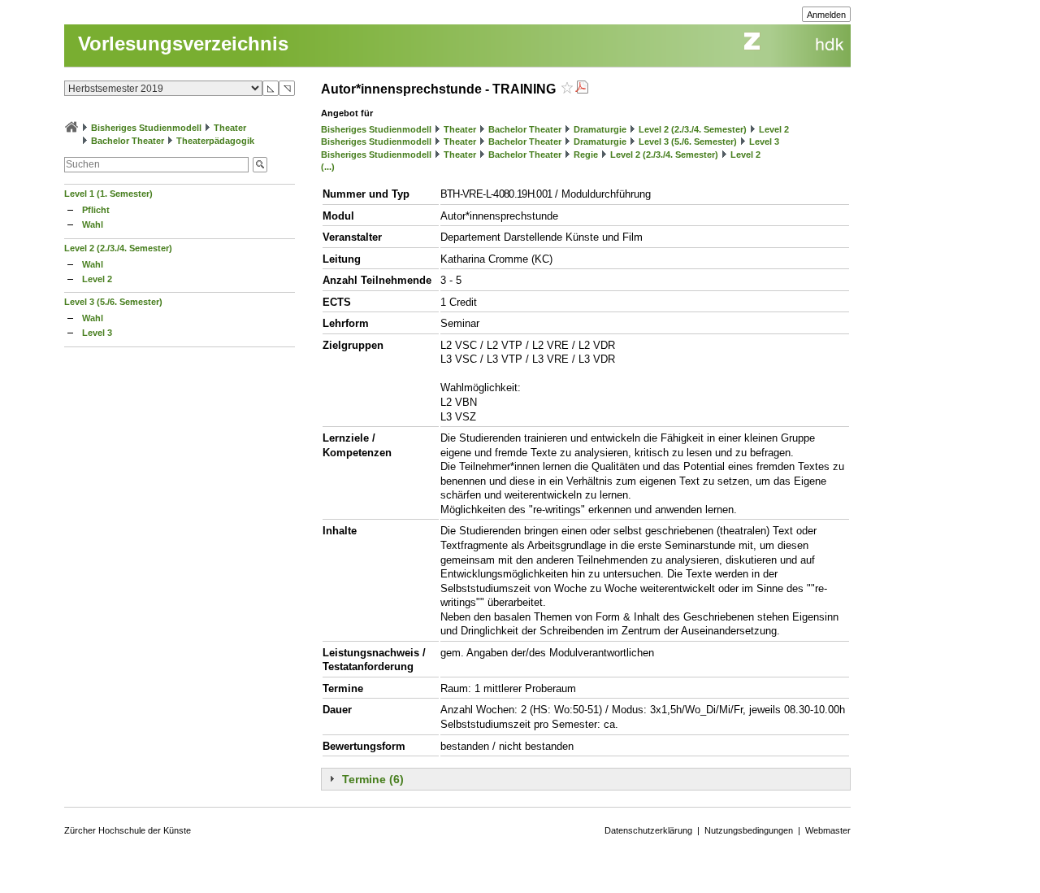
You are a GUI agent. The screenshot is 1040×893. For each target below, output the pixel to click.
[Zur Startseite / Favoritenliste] (71, 128)
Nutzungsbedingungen (748, 830)
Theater (230, 128)
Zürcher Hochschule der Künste (127, 830)
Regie (586, 154)
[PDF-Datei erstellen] (581, 89)
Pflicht (96, 210)
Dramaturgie (600, 129)
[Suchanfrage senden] (260, 164)
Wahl (92, 224)
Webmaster (828, 830)
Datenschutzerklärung (648, 830)
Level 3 (97, 333)
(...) (328, 167)
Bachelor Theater (127, 141)
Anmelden (826, 15)
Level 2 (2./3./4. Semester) (118, 248)
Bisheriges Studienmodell (146, 128)
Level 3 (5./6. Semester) (113, 302)
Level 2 (97, 279)
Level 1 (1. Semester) (108, 193)
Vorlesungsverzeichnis (183, 43)
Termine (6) (373, 779)
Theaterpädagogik (215, 141)
